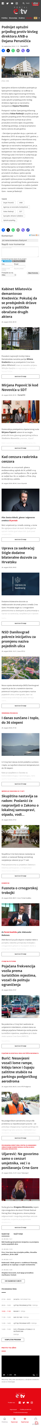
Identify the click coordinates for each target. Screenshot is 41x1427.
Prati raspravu (37, 235)
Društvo (22, 18)
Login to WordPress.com (18, 261)
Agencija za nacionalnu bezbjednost (15, 207)
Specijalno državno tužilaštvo (13, 216)
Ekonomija (13, 18)
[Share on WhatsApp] (13, 50)
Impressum (13, 1409)
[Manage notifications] (36, 1423)
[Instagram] (16, 3)
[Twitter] (7, 3)
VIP (35, 18)
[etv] (20, 11)
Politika (4, 18)
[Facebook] (3, 3)
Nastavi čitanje (20, 376)
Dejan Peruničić (8, 203)
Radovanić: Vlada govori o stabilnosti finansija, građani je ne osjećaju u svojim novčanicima (19, 1264)
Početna (5, 1422)
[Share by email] (18, 50)
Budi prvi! (23, 240)
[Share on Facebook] (3, 50)
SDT (20, 211)
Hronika (29, 18)
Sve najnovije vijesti (13, 1281)
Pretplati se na (7, 272)
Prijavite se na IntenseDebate (7, 261)
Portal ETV (24, 46)
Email (16, 264)
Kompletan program (13, 1339)
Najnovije (14, 1422)
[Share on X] (8, 50)
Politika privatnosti (25, 1409)
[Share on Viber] (23, 50)
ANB (20, 203)
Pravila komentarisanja (21, 1412)
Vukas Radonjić (8, 211)
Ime (3, 264)
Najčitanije (25, 1422)
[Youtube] (12, 3)
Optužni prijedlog (9, 220)
